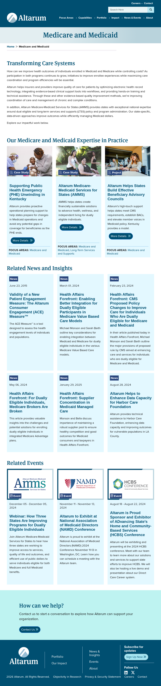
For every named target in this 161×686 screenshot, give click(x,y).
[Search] (150, 10)
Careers (136, 3)
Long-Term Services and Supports (76, 252)
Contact (148, 3)
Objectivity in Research (67, 677)
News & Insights (94, 653)
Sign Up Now (134, 657)
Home (10, 47)
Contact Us (28, 629)
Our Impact (59, 663)
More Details (21, 240)
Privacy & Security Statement (103, 677)
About (93, 668)
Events (93, 662)
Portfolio (57, 656)
